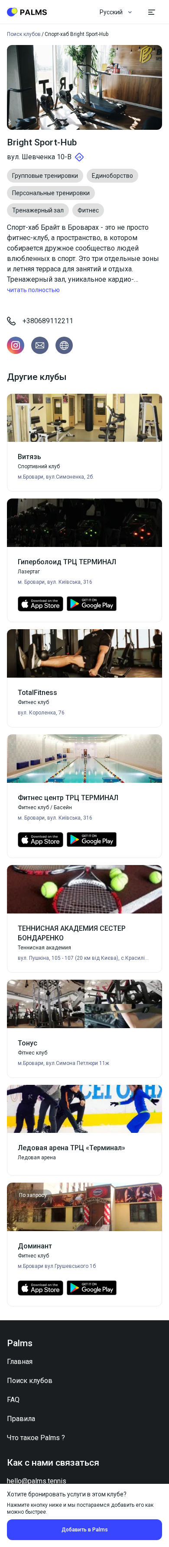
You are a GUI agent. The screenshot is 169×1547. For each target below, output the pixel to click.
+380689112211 (48, 321)
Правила (21, 1419)
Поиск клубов (29, 1381)
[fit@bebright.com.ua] (40, 345)
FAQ (13, 1400)
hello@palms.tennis (36, 1481)
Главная (19, 1361)
